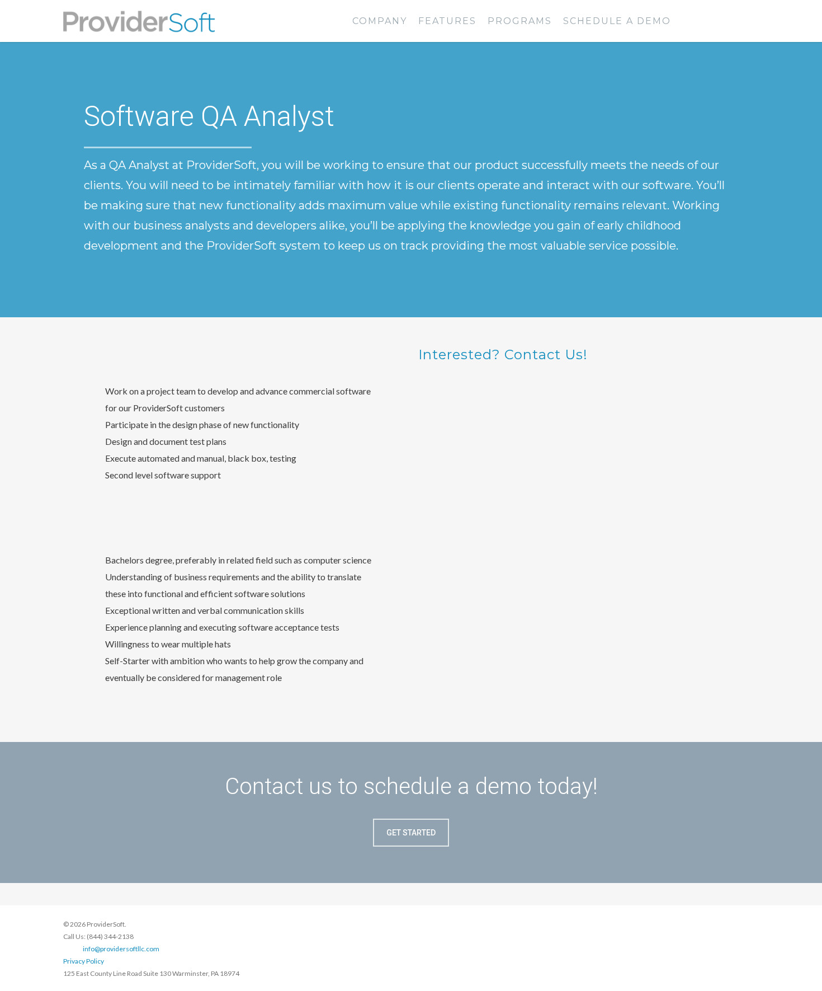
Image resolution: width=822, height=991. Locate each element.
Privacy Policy (83, 961)
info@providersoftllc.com (121, 949)
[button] (411, 833)
